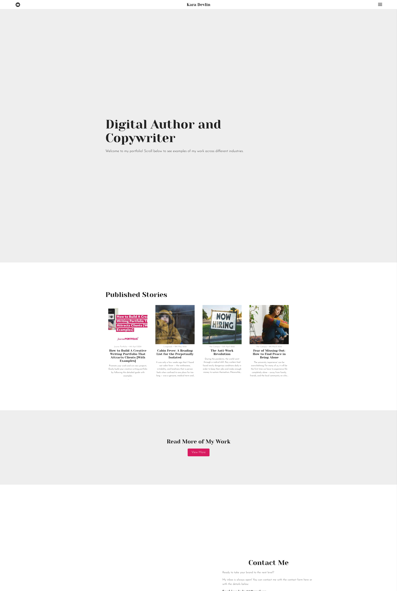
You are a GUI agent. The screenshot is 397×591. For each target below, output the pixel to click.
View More (199, 452)
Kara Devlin (198, 4)
